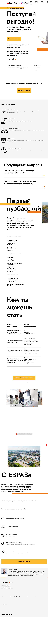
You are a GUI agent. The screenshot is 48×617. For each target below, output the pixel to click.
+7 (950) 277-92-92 (5, 586)
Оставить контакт (14, 39)
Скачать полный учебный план (24, 378)
